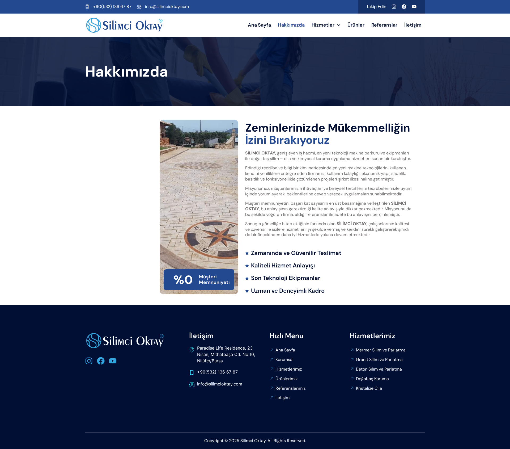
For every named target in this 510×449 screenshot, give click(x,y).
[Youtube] (414, 6)
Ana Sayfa (259, 25)
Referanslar (384, 25)
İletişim (413, 25)
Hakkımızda (291, 25)
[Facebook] (404, 6)
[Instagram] (394, 6)
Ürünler (355, 25)
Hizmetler (323, 25)
